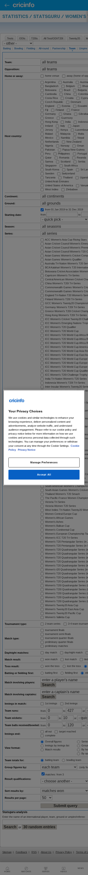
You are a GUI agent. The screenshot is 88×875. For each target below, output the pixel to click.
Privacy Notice (26, 449)
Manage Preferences (43, 462)
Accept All (44, 474)
